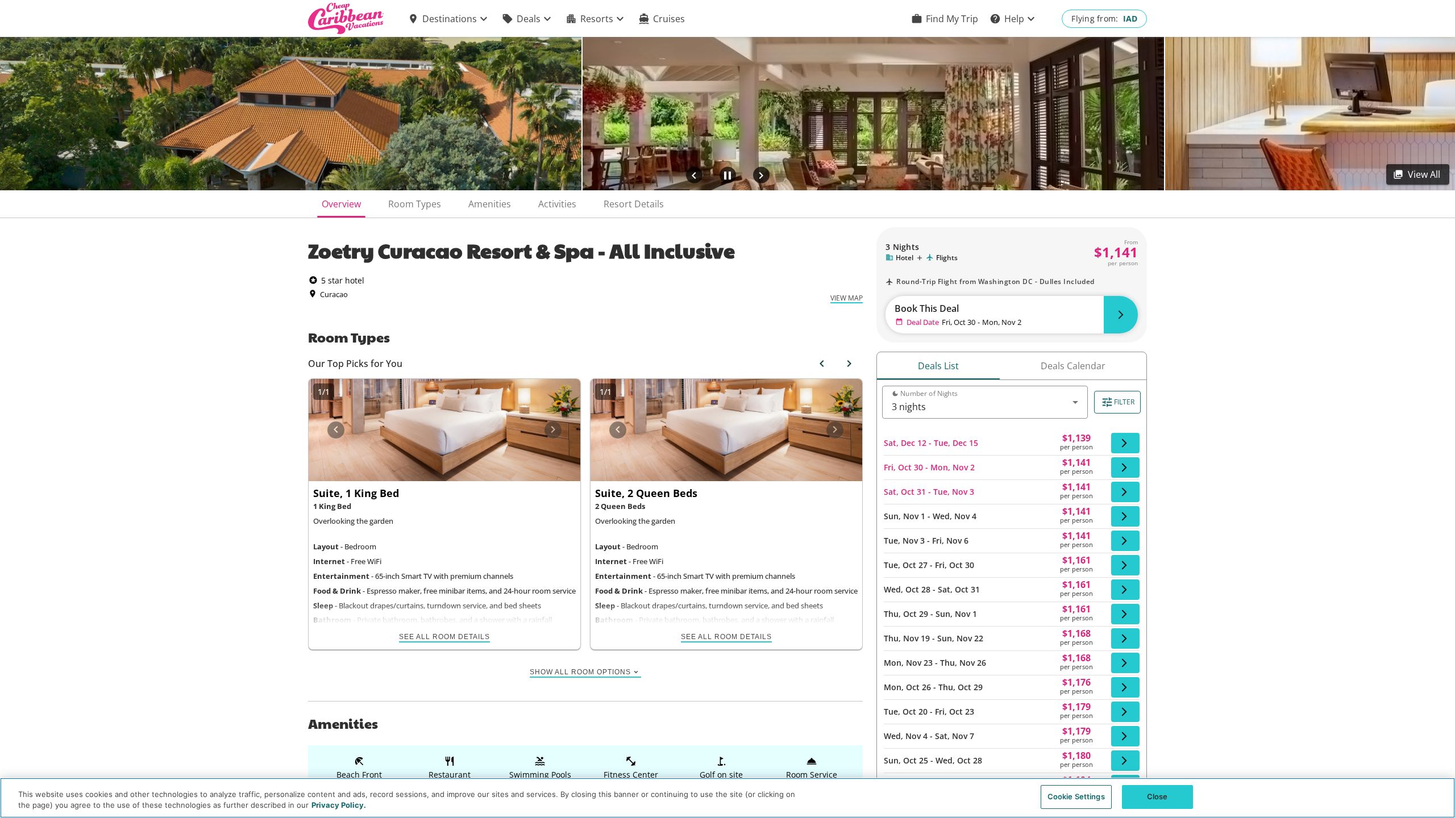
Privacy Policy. (338, 805)
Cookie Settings (1076, 796)
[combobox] (985, 407)
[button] (449, 18)
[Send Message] (835, 383)
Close (1157, 796)
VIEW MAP (846, 298)
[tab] (341, 204)
